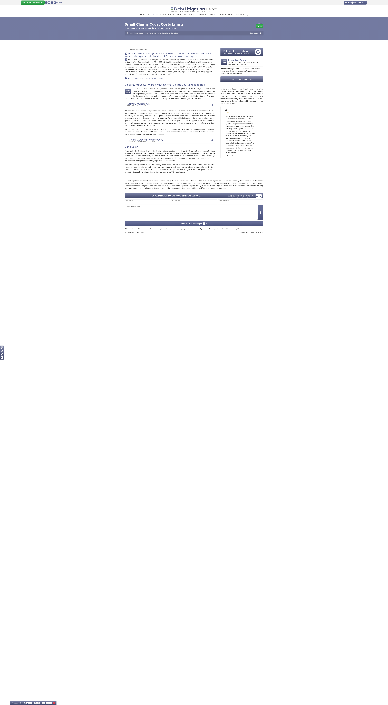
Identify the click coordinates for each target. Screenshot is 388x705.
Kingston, (233, 71)
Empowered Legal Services (138, 59)
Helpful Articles (206, 14)
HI (253, 195)
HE (251, 195)
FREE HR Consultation (33, 2)
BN (231, 195)
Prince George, (251, 71)
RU (239, 197)
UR (249, 197)
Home (142, 14)
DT (239, 195)
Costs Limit (174, 33)
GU (249, 195)
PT (236, 197)
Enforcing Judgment (186, 14)
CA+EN (235, 195)
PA (234, 197)
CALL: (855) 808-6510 (241, 79)
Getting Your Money (165, 14)
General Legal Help (226, 14)
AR (228, 195)
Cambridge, (224, 71)
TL (244, 197)
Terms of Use (259, 232)
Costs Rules (166, 33)
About (149, 14)
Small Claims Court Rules (153, 33)
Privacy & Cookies (247, 232)
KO (231, 197)
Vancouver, (241, 71)
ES (241, 195)
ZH (253, 197)
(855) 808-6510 (185, 72)
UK (246, 197)
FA (244, 195)
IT (229, 197)
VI (251, 197)
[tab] (170, 104)
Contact (240, 14)
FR (246, 195)
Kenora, (223, 73)
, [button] (138, 104)
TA (241, 197)
